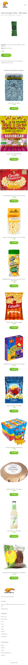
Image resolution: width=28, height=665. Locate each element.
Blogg (2, 645)
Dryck (2, 624)
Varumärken (13, 44)
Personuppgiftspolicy (6, 652)
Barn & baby (4, 619)
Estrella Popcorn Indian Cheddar (14, 322)
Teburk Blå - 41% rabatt (14, 103)
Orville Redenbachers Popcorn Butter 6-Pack (14, 195)
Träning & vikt (4, 634)
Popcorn (3, 46)
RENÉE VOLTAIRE (21, 44)
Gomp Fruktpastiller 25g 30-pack (14, 447)
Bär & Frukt (3, 616)
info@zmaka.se (4, 608)
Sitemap (3, 655)
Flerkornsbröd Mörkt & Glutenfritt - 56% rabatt (14, 572)
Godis (8, 44)
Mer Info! (6, 55)
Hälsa (2, 629)
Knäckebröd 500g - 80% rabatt (14, 489)
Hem (2, 15)
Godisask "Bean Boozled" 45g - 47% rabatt (14, 364)
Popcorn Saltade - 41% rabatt (14, 405)
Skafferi (3, 631)
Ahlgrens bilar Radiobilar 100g (14, 154)
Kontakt (3, 647)
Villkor (2, 650)
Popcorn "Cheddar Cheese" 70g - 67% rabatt (14, 237)
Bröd (2, 621)
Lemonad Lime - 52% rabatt (14, 531)
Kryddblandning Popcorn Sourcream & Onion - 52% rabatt (14, 279)
